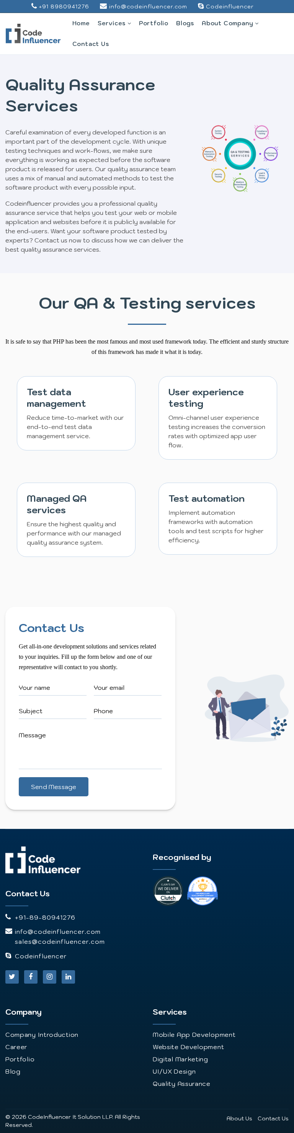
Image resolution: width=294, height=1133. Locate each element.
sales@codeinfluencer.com (60, 941)
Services (112, 23)
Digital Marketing (180, 1059)
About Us (239, 1118)
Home (81, 23)
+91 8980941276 (64, 6)
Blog (13, 1071)
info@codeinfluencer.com (148, 6)
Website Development (188, 1047)
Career (16, 1047)
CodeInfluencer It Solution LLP (70, 1116)
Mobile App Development (194, 1034)
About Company (228, 23)
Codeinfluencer (230, 6)
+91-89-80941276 (45, 917)
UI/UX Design (174, 1071)
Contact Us (90, 43)
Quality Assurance (182, 1083)
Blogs (185, 23)
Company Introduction (41, 1034)
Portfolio (153, 23)
